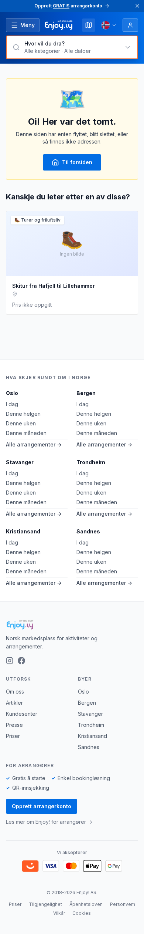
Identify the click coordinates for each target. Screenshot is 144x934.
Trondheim (90, 462)
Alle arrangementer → (34, 444)
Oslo (12, 393)
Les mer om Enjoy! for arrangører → (49, 822)
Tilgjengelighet (45, 904)
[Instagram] (9, 660)
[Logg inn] (130, 25)
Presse (14, 725)
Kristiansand (23, 531)
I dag (12, 404)
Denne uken (21, 423)
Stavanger (20, 462)
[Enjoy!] (72, 625)
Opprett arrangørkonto (41, 806)
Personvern (122, 904)
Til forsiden (77, 162)
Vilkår (59, 913)
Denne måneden (26, 433)
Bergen (86, 393)
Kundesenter (21, 714)
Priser (13, 736)
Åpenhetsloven (86, 904)
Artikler (14, 702)
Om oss (15, 691)
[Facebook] (21, 660)
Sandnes (88, 531)
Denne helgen (23, 414)
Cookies (81, 913)
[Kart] (88, 25)
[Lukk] (137, 6)
